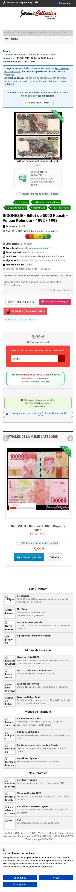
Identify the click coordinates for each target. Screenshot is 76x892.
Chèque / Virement (28, 731)
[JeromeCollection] (38, 15)
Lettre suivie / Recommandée (34, 670)
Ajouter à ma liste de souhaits (20, 319)
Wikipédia (67, 290)
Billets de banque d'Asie (42, 54)
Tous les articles (60, 207)
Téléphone (23, 595)
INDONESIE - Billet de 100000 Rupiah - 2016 (38, 528)
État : (8, 231)
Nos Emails (23, 609)
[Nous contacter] (35, 2)
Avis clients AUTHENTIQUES (32, 806)
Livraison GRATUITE (28, 657)
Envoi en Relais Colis (28, 697)
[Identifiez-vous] (62, 3)
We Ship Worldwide (28, 683)
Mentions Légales (27, 758)
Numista (57, 290)
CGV (19, 819)
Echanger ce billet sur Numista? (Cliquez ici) (28, 268)
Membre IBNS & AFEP (29, 793)
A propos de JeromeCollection (34, 635)
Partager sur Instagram (57, 301)
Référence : (12, 226)
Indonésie (8, 58)
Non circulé (39, 207)
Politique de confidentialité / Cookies (38, 745)
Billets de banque (15, 54)
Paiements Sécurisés (29, 718)
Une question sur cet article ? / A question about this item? (39, 414)
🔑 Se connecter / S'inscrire (38, 102)
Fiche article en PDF (25, 301)
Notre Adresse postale (29, 622)
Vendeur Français (27, 779)
